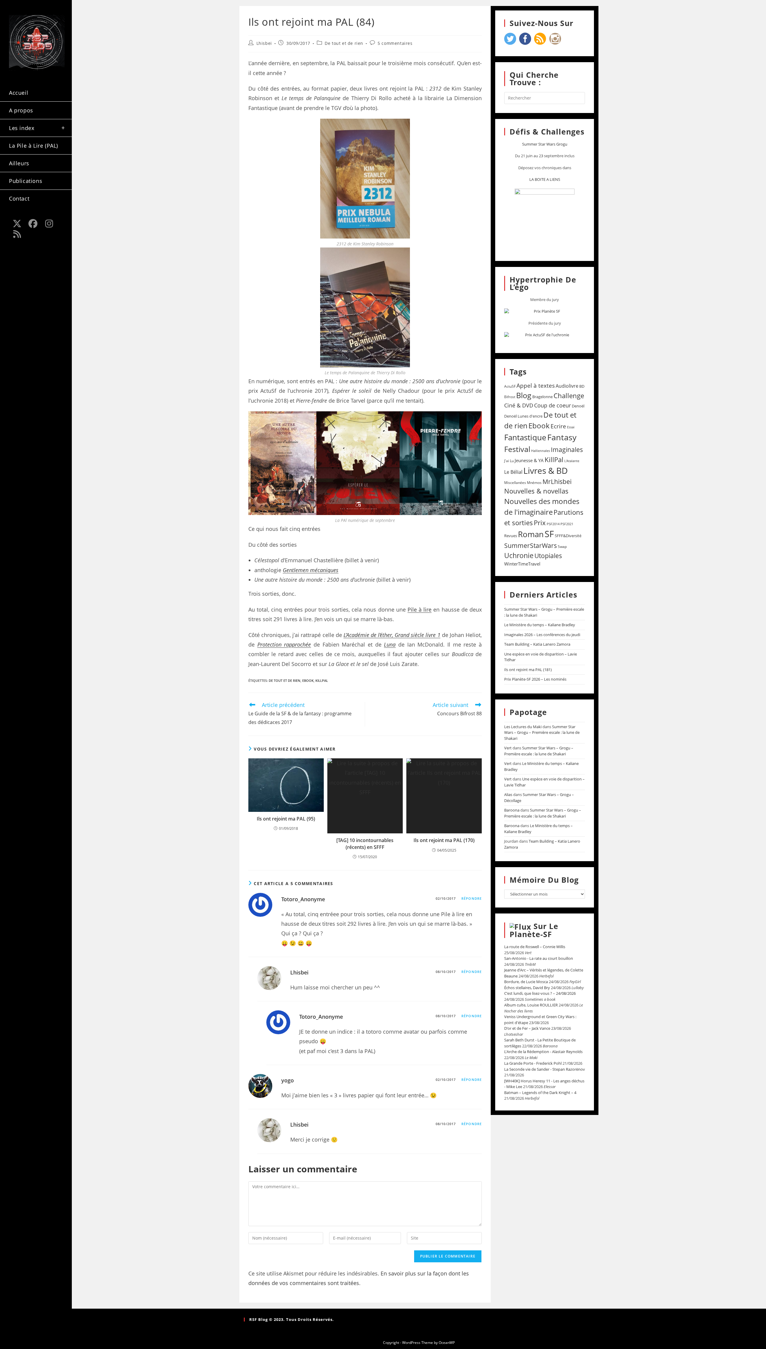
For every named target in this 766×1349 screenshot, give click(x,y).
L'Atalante (571, 461)
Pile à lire (419, 609)
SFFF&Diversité (568, 535)
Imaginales (567, 449)
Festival (517, 449)
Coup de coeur (552, 405)
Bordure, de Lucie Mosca (526, 981)
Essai (570, 427)
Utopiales (548, 555)
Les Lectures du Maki (523, 726)
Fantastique (525, 437)
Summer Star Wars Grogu (544, 144)
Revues (510, 535)
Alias (508, 794)
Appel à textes (535, 385)
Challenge (569, 395)
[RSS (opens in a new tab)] (17, 234)
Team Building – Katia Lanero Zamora (537, 644)
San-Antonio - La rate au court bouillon (538, 958)
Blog (523, 395)
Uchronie (519, 555)
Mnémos (534, 482)
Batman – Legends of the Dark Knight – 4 (540, 1092)
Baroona (511, 810)
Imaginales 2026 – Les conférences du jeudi (542, 634)
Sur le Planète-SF (534, 930)
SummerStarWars (530, 545)
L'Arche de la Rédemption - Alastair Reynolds (543, 1051)
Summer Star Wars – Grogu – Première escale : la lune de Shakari (542, 732)
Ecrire (558, 426)
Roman (531, 534)
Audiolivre (567, 386)
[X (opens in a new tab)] (17, 223)
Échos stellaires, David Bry (527, 987)
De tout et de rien (344, 43)
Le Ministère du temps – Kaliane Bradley (539, 624)
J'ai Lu (509, 461)
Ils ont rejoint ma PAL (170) (444, 840)
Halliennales (540, 450)
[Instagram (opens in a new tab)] (49, 223)
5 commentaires (395, 43)
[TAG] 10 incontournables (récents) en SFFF (364, 843)
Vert (508, 748)
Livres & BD (545, 470)
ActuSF (510, 386)
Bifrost (509, 396)
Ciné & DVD (518, 405)
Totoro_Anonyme (303, 899)
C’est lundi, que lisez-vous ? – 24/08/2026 (540, 993)
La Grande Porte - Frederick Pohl (533, 1063)
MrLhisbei (557, 481)
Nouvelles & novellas (536, 491)
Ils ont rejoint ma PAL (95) (286, 818)
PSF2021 (566, 524)
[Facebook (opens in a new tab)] (33, 223)
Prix (540, 522)
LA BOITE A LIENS (544, 179)
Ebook (308, 680)
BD (581, 386)
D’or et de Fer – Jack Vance (527, 1028)
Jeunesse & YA (529, 460)
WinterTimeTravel (522, 564)
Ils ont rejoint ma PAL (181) (528, 669)
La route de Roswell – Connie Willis (534, 946)
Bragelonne (542, 396)
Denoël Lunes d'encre (523, 416)
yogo (287, 1080)
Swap (562, 546)
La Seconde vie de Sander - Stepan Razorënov (544, 1069)
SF (549, 534)
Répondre (471, 898)
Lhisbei (264, 43)
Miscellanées (515, 482)
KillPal (321, 680)
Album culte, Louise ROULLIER (531, 1005)
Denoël (578, 406)
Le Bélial (513, 472)
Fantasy (562, 437)
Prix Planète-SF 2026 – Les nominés (535, 679)
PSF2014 (553, 524)
